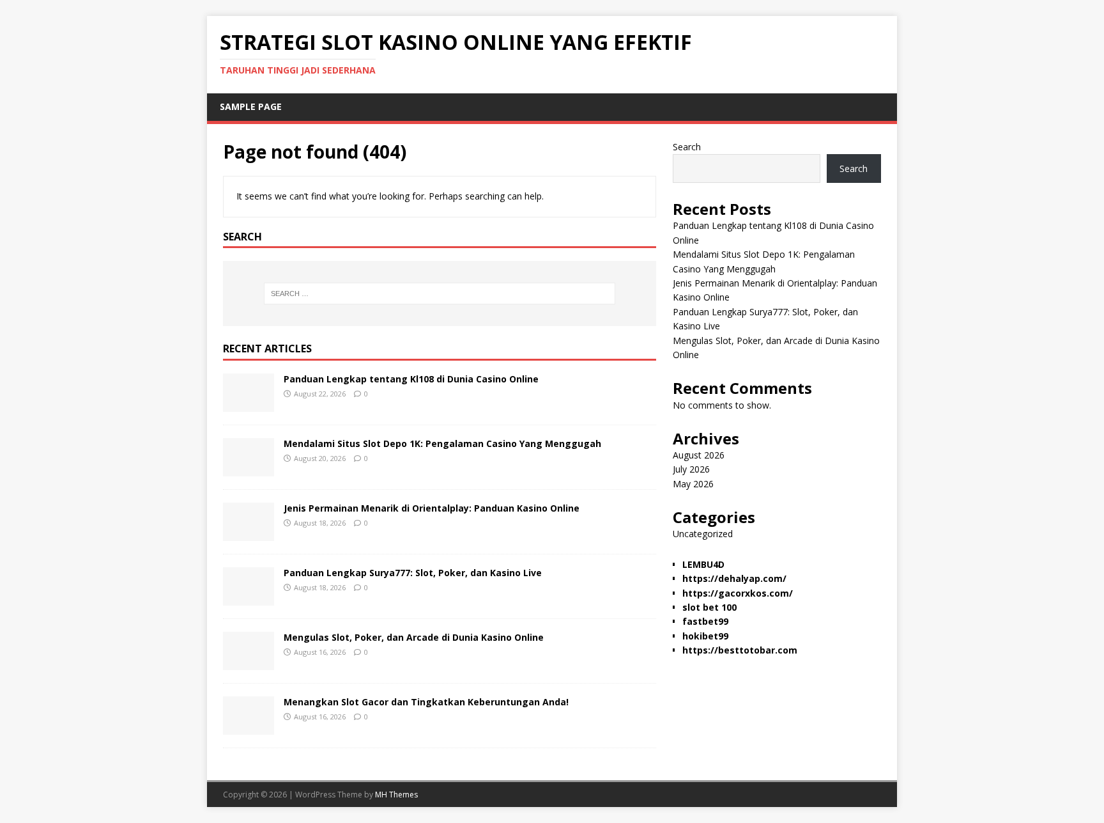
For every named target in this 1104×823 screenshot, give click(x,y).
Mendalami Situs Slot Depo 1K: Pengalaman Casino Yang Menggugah (442, 443)
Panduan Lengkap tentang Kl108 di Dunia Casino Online (411, 379)
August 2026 (698, 455)
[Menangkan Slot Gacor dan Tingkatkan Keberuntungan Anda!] (248, 727)
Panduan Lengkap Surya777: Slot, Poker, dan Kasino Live (413, 573)
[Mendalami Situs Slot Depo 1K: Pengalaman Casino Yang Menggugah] (248, 469)
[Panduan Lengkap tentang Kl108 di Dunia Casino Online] (248, 404)
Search (687, 147)
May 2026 (693, 484)
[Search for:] (439, 293)
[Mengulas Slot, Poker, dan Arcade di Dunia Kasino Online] (248, 663)
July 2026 (691, 469)
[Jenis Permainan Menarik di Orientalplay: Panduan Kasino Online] (248, 534)
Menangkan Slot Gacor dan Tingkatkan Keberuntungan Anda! (426, 702)
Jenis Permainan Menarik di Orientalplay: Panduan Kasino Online (431, 508)
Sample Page (251, 106)
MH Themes (396, 794)
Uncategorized (703, 534)
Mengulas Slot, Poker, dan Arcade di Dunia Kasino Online (414, 637)
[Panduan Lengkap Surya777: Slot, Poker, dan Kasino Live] (248, 598)
